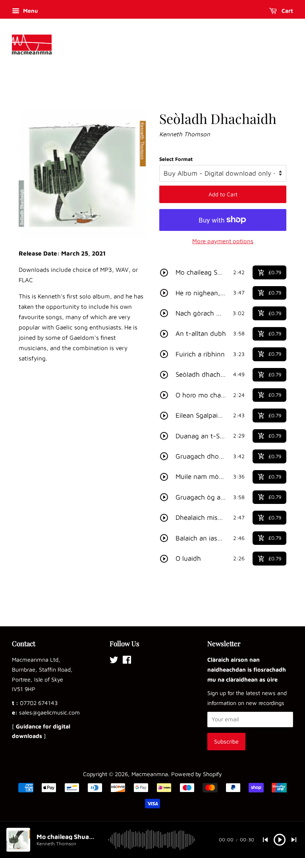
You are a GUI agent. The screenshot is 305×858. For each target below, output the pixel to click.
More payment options (222, 241)
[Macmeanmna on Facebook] (126, 661)
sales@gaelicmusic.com (49, 712)
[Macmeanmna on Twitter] (114, 661)
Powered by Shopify (196, 774)
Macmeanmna (149, 774)
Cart (286, 10)
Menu (29, 10)
